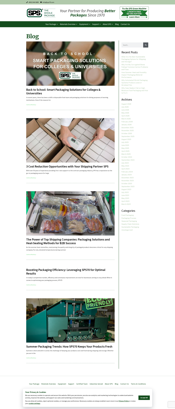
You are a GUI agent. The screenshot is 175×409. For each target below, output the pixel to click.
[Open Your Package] (57, 24)
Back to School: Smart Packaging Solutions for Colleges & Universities (63, 91)
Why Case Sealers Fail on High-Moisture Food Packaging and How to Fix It (134, 90)
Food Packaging (127, 215)
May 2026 (125, 113)
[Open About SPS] (112, 24)
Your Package (34, 384)
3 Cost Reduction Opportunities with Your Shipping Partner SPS (67, 166)
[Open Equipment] (89, 24)
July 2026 (125, 107)
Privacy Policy (124, 401)
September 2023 (127, 186)
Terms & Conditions (138, 384)
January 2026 (126, 125)
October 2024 (126, 157)
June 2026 (125, 110)
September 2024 (127, 160)
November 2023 (127, 181)
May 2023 (125, 198)
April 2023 (125, 201)
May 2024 (125, 166)
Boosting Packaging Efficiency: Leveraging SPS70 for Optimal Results (65, 271)
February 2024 (127, 172)
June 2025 (125, 145)
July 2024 (125, 163)
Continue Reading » (31, 104)
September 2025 (127, 136)
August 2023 (126, 189)
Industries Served (96, 384)
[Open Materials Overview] (76, 24)
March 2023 (126, 204)
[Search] (145, 45)
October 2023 (126, 184)
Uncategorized (127, 230)
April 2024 (125, 169)
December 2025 (127, 128)
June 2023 (125, 195)
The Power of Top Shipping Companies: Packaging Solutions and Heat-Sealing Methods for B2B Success (68, 241)
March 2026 (126, 119)
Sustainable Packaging (130, 227)
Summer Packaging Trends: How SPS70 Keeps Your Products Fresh (69, 346)
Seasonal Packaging (129, 221)
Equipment (62, 384)
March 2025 (126, 154)
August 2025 (126, 139)
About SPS (109, 384)
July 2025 (125, 142)
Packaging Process (128, 218)
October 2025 (126, 133)
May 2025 (125, 148)
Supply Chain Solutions (130, 224)
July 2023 (125, 192)
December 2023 (127, 178)
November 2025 (127, 131)
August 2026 (126, 104)
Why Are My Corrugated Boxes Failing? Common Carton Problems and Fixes (134, 67)
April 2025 (125, 151)
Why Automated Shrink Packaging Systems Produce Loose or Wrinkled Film (134, 82)
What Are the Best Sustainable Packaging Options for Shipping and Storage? (133, 59)
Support (71, 384)
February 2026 (127, 122)
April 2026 (125, 116)
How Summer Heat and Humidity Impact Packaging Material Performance (134, 75)
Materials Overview (48, 384)
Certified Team (82, 384)
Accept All (144, 398)
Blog (116, 384)
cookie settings (34, 403)
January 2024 (126, 175)
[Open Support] (100, 24)
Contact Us (124, 384)
